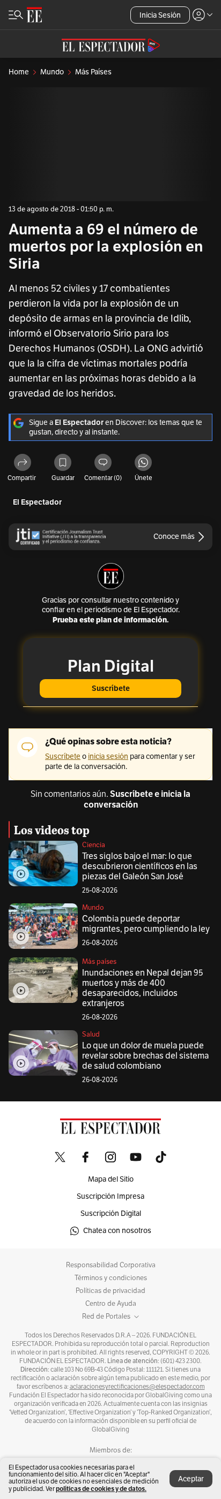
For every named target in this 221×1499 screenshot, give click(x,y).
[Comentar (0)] (103, 463)
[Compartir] (22, 463)
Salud (91, 1034)
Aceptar (191, 1478)
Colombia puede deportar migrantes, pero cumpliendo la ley (146, 924)
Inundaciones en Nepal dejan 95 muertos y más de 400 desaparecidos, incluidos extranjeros (142, 988)
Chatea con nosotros (117, 1230)
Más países (99, 961)
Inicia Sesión (160, 15)
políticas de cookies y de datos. (101, 1489)
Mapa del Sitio (111, 1179)
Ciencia (93, 845)
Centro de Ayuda (110, 1303)
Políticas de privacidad (110, 1291)
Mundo (93, 907)
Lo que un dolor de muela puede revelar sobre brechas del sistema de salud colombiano (145, 1055)
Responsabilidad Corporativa (111, 1265)
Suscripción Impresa (110, 1196)
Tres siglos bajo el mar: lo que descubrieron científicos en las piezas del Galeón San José (139, 866)
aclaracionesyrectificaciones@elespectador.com (137, 1386)
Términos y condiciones (111, 1278)
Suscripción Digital (110, 1213)
